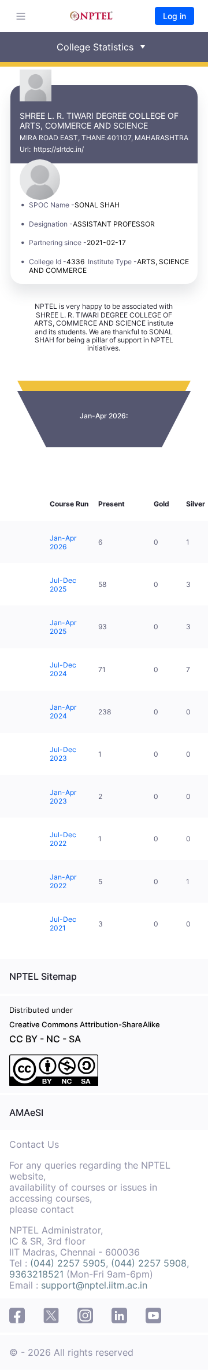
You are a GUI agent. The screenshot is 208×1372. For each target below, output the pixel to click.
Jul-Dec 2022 (63, 839)
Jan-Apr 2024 (63, 711)
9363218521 (36, 1274)
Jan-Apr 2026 (63, 542)
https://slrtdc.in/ (59, 149)
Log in (174, 16)
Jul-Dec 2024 (63, 669)
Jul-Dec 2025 (63, 584)
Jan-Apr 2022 (63, 881)
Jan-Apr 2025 (63, 627)
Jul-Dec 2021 (63, 923)
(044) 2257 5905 (68, 1263)
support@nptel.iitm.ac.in (94, 1285)
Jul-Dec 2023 (63, 753)
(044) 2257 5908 (149, 1263)
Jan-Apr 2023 (63, 796)
